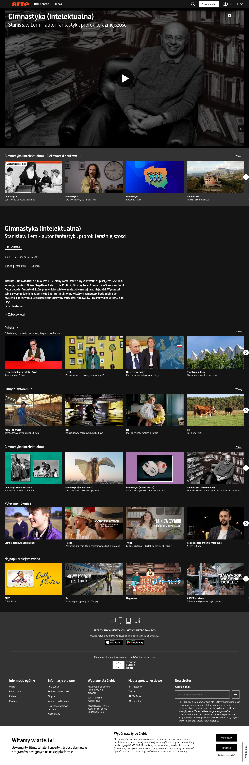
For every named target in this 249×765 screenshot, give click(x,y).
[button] (193, 4)
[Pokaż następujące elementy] (246, 177)
